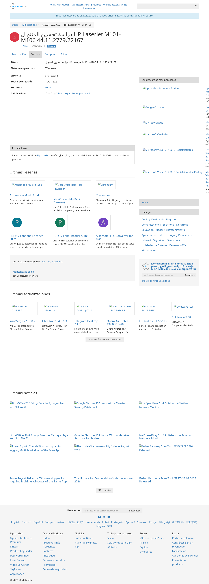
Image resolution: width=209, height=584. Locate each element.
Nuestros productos (59, 4)
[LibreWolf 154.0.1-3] (56, 308)
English (15, 522)
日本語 (71, 522)
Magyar (100, 526)
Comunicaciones (151, 224)
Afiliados (112, 547)
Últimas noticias (89, 8)
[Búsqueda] (196, 6)
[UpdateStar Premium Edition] (161, 88)
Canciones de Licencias (185, 555)
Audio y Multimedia (153, 219)
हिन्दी (109, 526)
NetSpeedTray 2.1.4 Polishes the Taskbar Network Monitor (165, 436)
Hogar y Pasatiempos (180, 235)
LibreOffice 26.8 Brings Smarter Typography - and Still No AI (39, 436)
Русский (130, 522)
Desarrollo (182, 224)
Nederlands (93, 522)
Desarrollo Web (178, 245)
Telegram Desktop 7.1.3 (86, 322)
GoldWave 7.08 (181, 317)
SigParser (15, 569)
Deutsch (26, 522)
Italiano (61, 522)
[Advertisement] (72, 121)
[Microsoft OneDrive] (156, 134)
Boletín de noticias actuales (156, 280)
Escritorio (168, 224)
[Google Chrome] (154, 107)
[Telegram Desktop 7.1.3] (88, 308)
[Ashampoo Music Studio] (27, 184)
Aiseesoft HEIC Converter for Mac (114, 237)
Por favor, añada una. (52, 261)
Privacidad (49, 555)
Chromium (103, 195)
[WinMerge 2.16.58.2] (23, 308)
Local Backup (17, 560)
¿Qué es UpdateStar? (152, 538)
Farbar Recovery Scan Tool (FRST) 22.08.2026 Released (167, 479)
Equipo (144, 547)
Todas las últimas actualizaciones (105, 339)
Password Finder (20, 555)
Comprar (50, 54)
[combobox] (165, 6)
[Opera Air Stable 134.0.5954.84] (120, 308)
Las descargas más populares (86, 4)
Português (117, 522)
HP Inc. (24, 45)
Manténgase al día (23, 271)
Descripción (19, 54)
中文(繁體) (191, 522)
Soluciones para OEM (119, 542)
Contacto (48, 551)
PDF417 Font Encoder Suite (70, 236)
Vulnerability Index (86, 542)
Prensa (144, 542)
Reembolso (49, 564)
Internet (146, 240)
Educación (148, 230)
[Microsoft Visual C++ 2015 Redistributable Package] (173, 172)
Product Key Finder (21, 551)
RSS (77, 547)
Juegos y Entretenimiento (170, 230)
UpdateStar (43, 155)
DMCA (46, 538)
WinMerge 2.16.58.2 (22, 321)
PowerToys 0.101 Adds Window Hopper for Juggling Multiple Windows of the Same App (38, 479)
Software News (84, 538)
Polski (105, 522)
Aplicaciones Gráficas (154, 235)
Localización (179, 551)
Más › (145, 202)
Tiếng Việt (164, 522)
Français (49, 522)
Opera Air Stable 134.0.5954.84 (117, 322)
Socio (110, 538)
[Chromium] (105, 184)
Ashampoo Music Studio (25, 195)
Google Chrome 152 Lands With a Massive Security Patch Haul (101, 436)
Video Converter (19, 564)
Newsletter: (74, 510)
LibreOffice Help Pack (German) (66, 200)
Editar (63, 54)
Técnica (35, 54)
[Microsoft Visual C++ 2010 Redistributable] (169, 149)
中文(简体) (178, 522)
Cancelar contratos (54, 560)
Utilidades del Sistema (154, 245)
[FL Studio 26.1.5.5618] (153, 308)
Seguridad (159, 240)
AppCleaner (17, 574)
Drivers (14, 546)
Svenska (142, 522)
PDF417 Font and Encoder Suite (26, 237)
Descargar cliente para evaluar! (76, 93)
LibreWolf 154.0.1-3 (54, 321)
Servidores (173, 240)
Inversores (146, 551)
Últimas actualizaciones (115, 4)
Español (38, 522)
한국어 (80, 522)
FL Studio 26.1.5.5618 (152, 321)
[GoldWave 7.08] (184, 306)
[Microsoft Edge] (153, 122)
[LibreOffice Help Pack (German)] (72, 186)
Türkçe (153, 522)
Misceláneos (149, 250)
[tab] (19, 54)
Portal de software (183, 538)
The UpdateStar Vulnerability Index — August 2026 (103, 479)
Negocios (171, 219)
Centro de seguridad (55, 569)
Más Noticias (104, 490)
